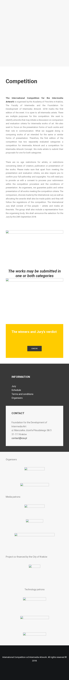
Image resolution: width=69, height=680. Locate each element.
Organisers (17, 398)
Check (34, 348)
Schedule (16, 390)
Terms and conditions (22, 394)
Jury (14, 386)
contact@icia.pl (19, 438)
